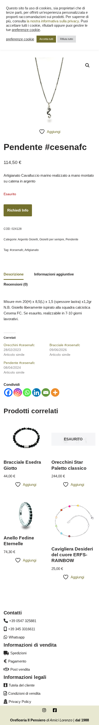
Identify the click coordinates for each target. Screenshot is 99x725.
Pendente (72, 239)
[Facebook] (8, 392)
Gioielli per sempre (51, 239)
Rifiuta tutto (66, 39)
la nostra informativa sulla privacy (53, 21)
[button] (87, 65)
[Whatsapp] (27, 392)
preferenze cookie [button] (26, 30)
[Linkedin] (36, 392)
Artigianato (32, 250)
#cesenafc (16, 250)
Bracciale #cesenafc (65, 345)
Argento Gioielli (28, 239)
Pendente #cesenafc (19, 363)
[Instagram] (17, 392)
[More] (55, 392)
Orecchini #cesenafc (19, 345)
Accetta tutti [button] (46, 39)
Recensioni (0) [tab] (16, 284)
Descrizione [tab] (14, 274)
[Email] (46, 392)
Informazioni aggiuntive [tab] (54, 274)
